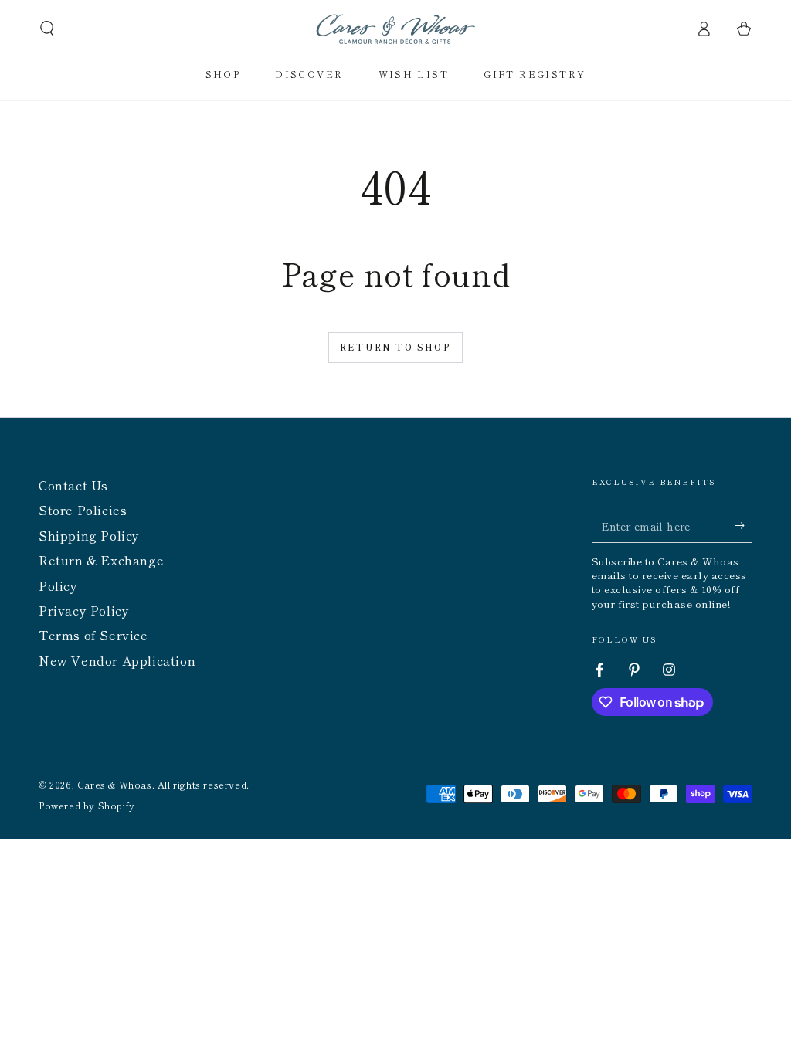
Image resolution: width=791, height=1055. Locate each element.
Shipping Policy (89, 535)
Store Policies (83, 509)
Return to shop (395, 347)
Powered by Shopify (87, 805)
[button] (47, 29)
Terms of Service (93, 635)
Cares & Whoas (114, 784)
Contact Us (73, 485)
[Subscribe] (743, 525)
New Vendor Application (117, 660)
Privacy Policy (84, 610)
